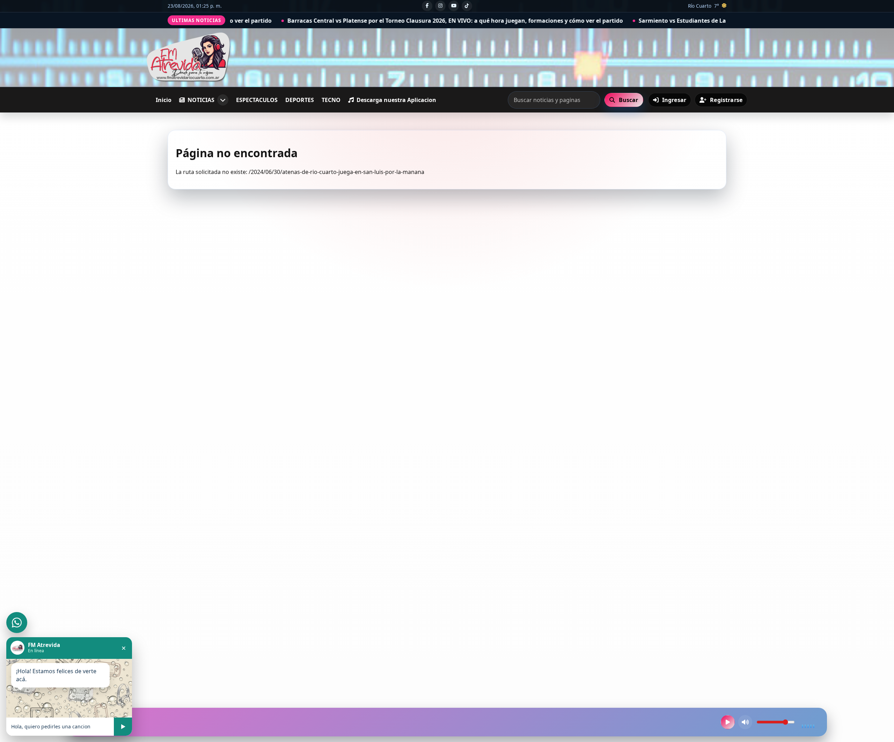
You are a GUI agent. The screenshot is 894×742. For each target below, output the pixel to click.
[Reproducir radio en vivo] (728, 722)
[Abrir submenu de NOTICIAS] (222, 100)
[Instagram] (440, 6)
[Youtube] (453, 6)
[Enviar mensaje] (123, 727)
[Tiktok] (467, 6)
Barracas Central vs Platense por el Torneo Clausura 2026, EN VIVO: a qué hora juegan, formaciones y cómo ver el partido (384, 20)
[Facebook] (427, 6)
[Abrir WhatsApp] (16, 622)
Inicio (163, 100)
